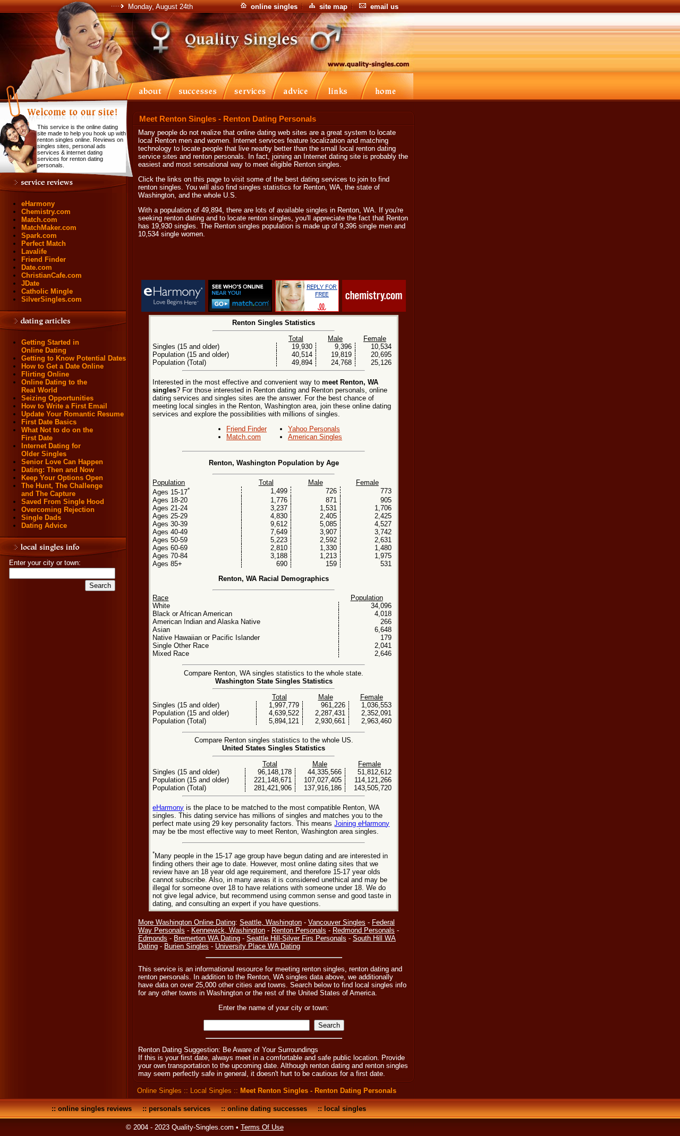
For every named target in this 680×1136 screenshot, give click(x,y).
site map (333, 7)
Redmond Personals (364, 930)
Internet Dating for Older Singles (51, 450)
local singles (345, 1109)
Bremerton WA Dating (207, 938)
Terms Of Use (262, 1127)
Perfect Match (43, 243)
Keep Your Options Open (62, 478)
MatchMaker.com (48, 228)
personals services (179, 1109)
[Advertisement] (273, 261)
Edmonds (152, 938)
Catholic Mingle (47, 291)
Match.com (39, 220)
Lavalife (34, 251)
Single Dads (41, 518)
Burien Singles (186, 946)
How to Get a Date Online (62, 366)
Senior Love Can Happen (62, 462)
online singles (274, 7)
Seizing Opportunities (57, 398)
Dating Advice (44, 525)
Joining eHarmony (361, 823)
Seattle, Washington (271, 922)
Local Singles (211, 1091)
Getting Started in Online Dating (50, 346)
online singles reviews (95, 1109)
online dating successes (267, 1109)
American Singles (315, 437)
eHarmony (38, 204)
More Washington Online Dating (186, 922)
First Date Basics (48, 422)
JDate (30, 283)
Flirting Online (45, 374)
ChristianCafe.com (51, 275)
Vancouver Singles (337, 922)
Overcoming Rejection (58, 510)
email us (384, 7)
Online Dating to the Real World (54, 386)
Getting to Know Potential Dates (73, 358)
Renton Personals (298, 930)
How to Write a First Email (64, 406)
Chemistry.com (46, 212)
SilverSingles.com (51, 299)
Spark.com (39, 236)
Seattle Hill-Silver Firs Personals (296, 938)
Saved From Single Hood (62, 502)
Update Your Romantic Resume (72, 414)
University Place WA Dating (257, 946)
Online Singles (159, 1091)
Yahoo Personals (314, 429)
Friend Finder (43, 259)
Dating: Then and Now (57, 470)
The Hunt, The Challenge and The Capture (62, 490)
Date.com (36, 267)
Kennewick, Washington (228, 930)
